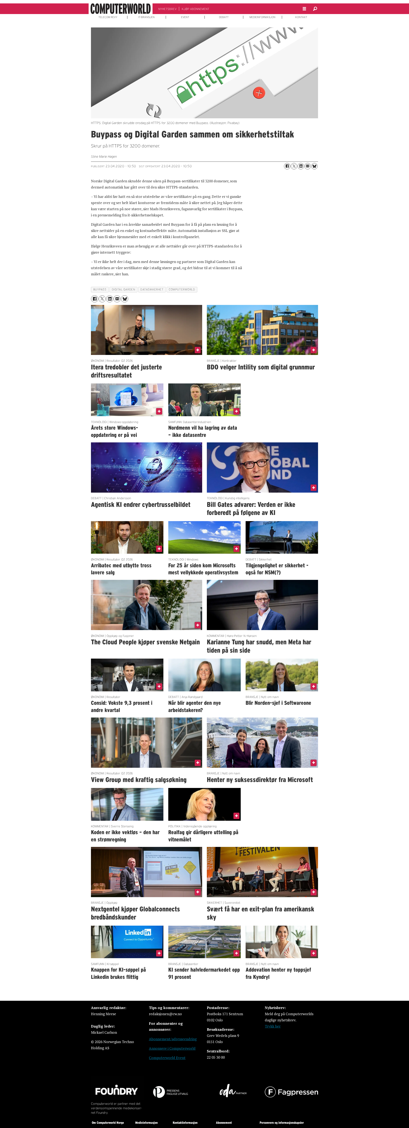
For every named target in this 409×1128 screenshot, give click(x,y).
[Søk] (315, 8)
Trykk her (273, 1026)
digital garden (123, 289)
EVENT (185, 17)
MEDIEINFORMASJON (262, 17)
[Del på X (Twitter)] (294, 166)
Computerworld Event (167, 1057)
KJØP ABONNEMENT (195, 9)
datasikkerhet (151, 289)
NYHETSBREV (167, 9)
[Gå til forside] (121, 8)
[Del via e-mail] (307, 166)
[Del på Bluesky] (314, 166)
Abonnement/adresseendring (173, 1039)
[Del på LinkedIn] (301, 166)
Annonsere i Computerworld (172, 1048)
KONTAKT (301, 17)
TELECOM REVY (107, 17)
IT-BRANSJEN (146, 17)
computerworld (182, 289)
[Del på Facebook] (287, 166)
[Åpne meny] (304, 9)
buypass (100, 289)
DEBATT (224, 17)
